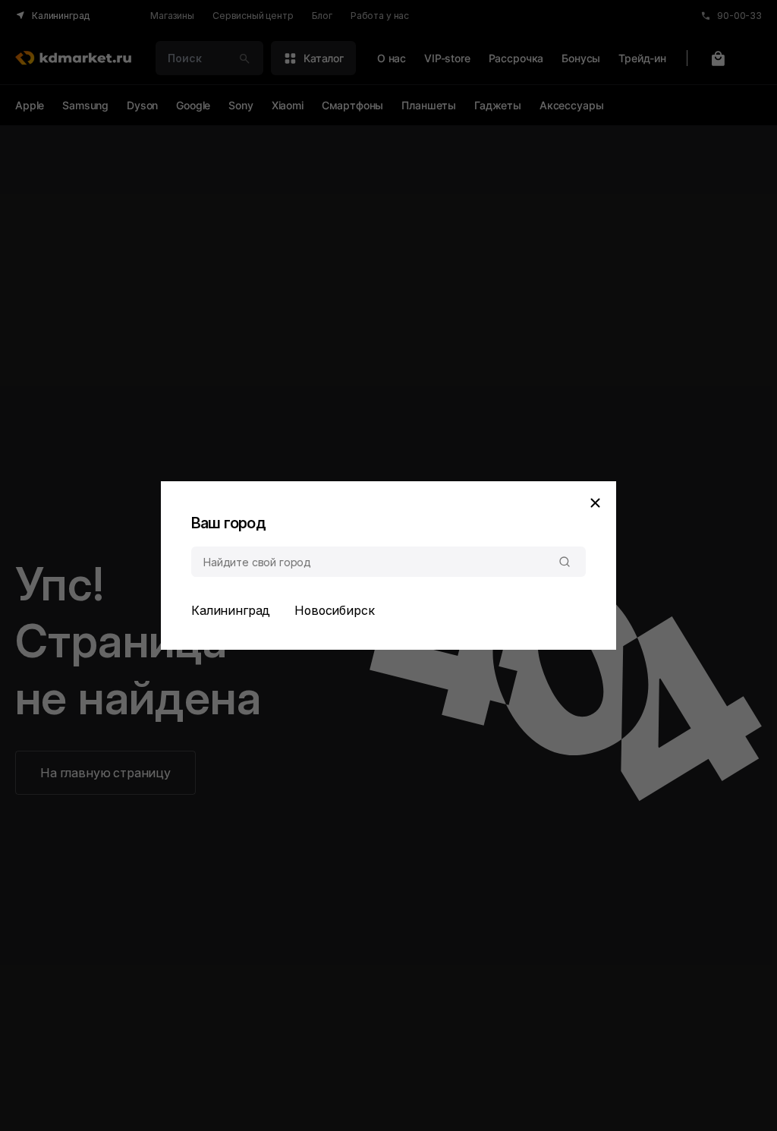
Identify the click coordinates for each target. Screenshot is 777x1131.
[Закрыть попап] (595, 502)
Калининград (230, 610)
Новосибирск (334, 610)
